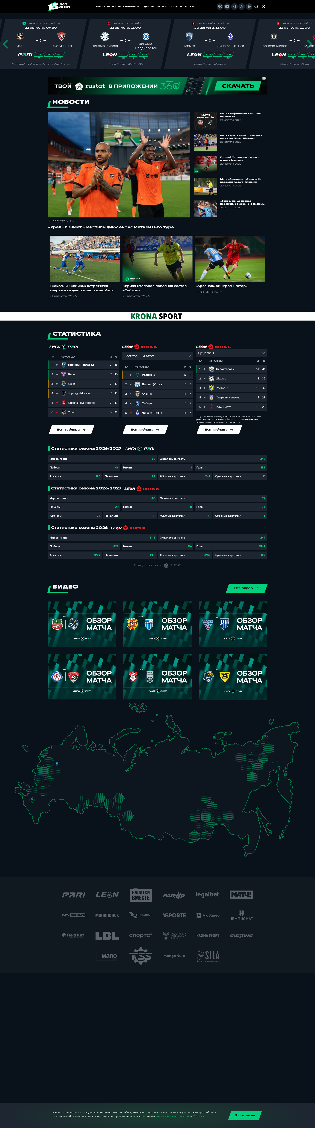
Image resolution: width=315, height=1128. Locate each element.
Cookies (198, 1116)
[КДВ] (134, 804)
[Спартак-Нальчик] (39, 809)
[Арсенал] (53, 785)
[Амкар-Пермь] (101, 766)
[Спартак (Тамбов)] (59, 787)
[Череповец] (69, 754)
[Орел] (43, 775)
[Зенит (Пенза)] (65, 787)
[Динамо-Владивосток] (249, 848)
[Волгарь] (56, 797)
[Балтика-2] (27, 749)
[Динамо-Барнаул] (134, 819)
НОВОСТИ (114, 6)
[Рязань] (62, 783)
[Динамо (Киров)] (88, 758)
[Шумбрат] (69, 777)
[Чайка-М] (40, 798)
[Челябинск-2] (102, 798)
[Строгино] (48, 769)
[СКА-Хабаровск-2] (247, 827)
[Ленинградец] (66, 745)
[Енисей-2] (154, 808)
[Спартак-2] (55, 769)
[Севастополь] (17, 792)
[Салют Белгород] (38, 781)
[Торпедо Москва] (59, 769)
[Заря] (34, 789)
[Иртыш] (119, 807)
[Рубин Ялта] (21, 791)
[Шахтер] (29, 790)
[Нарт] (35, 805)
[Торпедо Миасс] (97, 798)
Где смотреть (153, 6)
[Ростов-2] (36, 794)
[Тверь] (54, 758)
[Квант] (51, 780)
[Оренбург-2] (75, 806)
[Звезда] (53, 748)
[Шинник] (68, 762)
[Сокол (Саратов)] (62, 792)
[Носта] (70, 804)
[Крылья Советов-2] (74, 796)
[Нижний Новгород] (79, 763)
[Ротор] (47, 797)
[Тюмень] (112, 795)
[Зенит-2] (57, 748)
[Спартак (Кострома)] (72, 758)
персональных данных (172, 1116)
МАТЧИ (101, 6)
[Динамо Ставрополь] (38, 803)
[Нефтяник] (43, 811)
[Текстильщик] (72, 763)
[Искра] (40, 768)
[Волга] (78, 784)
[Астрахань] (51, 800)
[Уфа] (97, 784)
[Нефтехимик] (90, 776)
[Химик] (75, 767)
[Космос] (53, 764)
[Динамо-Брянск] (38, 775)
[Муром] (71, 768)
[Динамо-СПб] (62, 747)
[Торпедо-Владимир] (66, 767)
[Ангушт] (32, 813)
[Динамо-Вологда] (74, 754)
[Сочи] (28, 808)
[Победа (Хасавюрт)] (36, 819)
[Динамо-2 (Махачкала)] (40, 815)
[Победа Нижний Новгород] (82, 763)
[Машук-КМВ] (31, 804)
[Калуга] (55, 780)
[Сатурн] (59, 775)
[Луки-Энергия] (48, 754)
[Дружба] (32, 800)
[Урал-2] (105, 789)
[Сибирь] (137, 809)
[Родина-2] (57, 764)
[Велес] (56, 772)
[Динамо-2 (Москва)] (52, 768)
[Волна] (80, 768)
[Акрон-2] (70, 794)
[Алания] (37, 814)
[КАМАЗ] (94, 774)
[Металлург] (50, 788)
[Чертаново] (52, 774)
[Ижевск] (97, 768)
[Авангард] (41, 788)
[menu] (168, 6)
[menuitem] (155, 6)
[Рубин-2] (84, 775)
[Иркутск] (150, 822)
